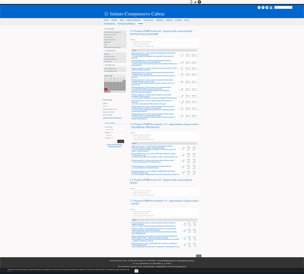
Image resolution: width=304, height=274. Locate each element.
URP (105, 45)
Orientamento (109, 23)
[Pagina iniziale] (106, 13)
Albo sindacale (108, 37)
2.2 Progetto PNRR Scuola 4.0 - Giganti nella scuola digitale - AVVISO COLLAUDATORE (162, 32)
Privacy (140, 266)
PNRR (140, 23)
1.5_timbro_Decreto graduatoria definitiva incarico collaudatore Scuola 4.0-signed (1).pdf (153, 83)
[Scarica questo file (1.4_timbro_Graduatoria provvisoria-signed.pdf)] (151, 166)
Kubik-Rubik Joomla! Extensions (112, 118)
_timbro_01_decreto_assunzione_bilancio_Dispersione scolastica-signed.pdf (153, 226)
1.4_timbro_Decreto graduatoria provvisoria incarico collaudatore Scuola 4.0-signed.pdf (153, 76)
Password (107, 132)
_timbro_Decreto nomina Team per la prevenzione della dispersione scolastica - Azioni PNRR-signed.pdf (154, 232)
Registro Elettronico (110, 40)
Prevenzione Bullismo (126, 23)
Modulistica (107, 42)
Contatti (178, 20)
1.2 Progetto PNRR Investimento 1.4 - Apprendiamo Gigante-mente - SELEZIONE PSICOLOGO (164, 125)
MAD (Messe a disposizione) (112, 47)
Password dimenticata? (115, 146)
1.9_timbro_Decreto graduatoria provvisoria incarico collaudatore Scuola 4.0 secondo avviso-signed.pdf (153, 110)
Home (106, 20)
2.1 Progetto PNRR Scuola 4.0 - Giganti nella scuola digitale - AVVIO (162, 181)
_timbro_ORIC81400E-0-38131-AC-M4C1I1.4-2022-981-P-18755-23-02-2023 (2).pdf (155, 246)
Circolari (106, 54)
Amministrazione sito (110, 68)
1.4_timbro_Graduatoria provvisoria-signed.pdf (144, 168)
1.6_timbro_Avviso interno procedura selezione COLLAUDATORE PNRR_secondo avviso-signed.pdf (150, 91)
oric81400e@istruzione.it (167, 261)
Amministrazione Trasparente (112, 32)
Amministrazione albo (110, 71)
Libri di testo (107, 61)
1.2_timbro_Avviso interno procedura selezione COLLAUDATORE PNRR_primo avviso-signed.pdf (154, 64)
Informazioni (148, 20)
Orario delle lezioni (109, 57)
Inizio (199, 256)
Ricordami (108, 138)
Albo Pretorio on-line (110, 35)
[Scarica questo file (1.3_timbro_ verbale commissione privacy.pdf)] (151, 68)
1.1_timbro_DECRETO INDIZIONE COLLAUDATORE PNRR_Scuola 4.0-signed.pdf (152, 57)
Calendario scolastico (110, 59)
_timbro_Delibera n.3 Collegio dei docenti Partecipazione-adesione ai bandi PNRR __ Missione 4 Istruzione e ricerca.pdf (155, 240)
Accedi (120, 141)
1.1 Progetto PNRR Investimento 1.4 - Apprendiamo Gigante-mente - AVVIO (164, 202)
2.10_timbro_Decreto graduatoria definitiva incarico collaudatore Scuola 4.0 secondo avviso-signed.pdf (153, 117)
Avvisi (186, 20)
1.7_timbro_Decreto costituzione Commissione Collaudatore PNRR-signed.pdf (154, 98)
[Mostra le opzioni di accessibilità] (199, 2)
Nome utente (108, 127)
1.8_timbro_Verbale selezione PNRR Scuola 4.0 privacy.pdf (148, 104)
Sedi (122, 20)
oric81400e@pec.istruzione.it (185, 261)
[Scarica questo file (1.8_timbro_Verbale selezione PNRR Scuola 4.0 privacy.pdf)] (154, 101)
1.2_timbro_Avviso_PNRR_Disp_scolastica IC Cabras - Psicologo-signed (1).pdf (154, 157)
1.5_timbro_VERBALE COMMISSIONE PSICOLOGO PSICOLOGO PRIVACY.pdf (155, 174)
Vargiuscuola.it (182, 266)
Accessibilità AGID (160, 266)
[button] (194, 2)
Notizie (114, 20)
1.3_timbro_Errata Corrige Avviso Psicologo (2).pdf (146, 162)
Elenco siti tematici (148, 266)
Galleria (169, 20)
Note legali (133, 266)
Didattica (159, 20)
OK (136, 271)
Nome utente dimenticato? (115, 144)
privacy (10, 271)
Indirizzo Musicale (133, 20)
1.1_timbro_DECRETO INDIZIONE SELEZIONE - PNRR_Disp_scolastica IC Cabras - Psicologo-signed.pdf (153, 150)
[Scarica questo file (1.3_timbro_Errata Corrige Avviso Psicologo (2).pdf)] (152, 160)
